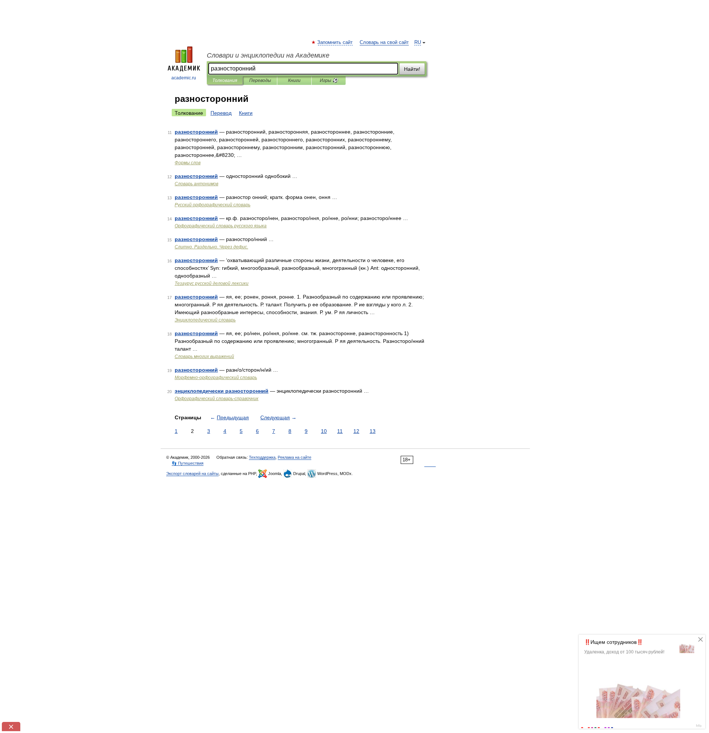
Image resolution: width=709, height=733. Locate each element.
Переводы (260, 80)
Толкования (224, 80)
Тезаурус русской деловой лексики (212, 283)
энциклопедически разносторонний (221, 391)
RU (417, 42)
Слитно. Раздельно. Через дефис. (211, 247)
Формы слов (188, 162)
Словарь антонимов (196, 183)
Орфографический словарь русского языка (221, 225)
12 (356, 431)
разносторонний (196, 132)
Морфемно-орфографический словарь (216, 377)
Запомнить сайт (335, 42)
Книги (294, 80)
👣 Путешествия (187, 463)
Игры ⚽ (329, 80)
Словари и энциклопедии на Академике (268, 55)
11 (340, 431)
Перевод (221, 113)
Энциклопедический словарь (205, 320)
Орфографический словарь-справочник (216, 398)
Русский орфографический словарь (212, 204)
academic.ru (183, 77)
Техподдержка (262, 457)
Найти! (412, 69)
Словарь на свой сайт (384, 42)
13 (373, 431)
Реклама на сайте (294, 457)
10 (324, 431)
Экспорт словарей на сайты (192, 473)
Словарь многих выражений (204, 356)
